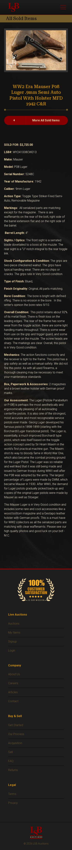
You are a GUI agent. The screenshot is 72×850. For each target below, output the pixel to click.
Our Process (16, 734)
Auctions (13, 623)
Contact (13, 701)
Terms (12, 794)
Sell (10, 752)
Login (11, 650)
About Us (14, 674)
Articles (13, 692)
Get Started (15, 725)
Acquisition (15, 743)
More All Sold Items (46, 120)
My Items (14, 632)
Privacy (13, 803)
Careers (13, 683)
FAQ (10, 761)
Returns (13, 770)
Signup (12, 641)
